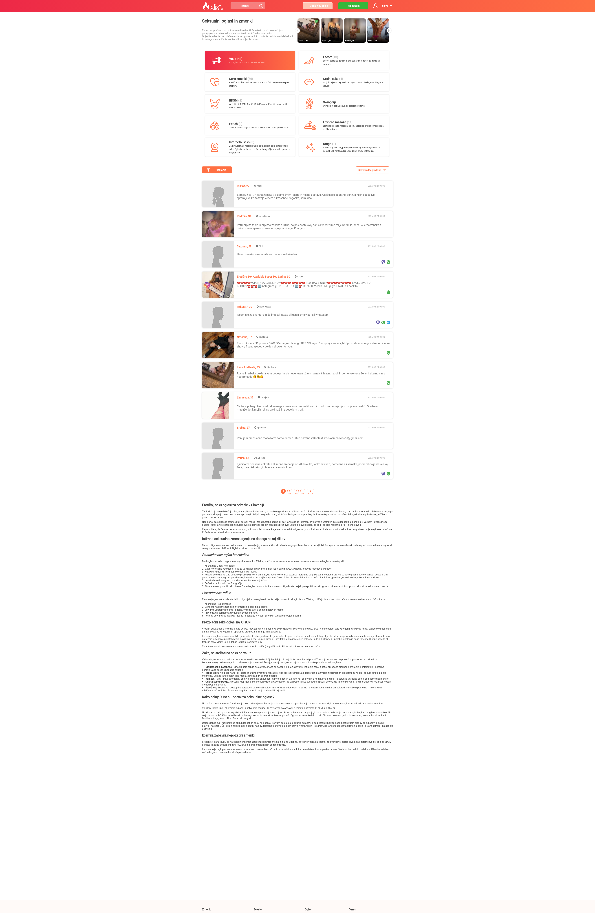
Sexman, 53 (244, 246)
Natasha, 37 (244, 337)
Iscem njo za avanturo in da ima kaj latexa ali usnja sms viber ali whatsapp (282, 314)
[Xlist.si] (213, 6)
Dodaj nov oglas (319, 5)
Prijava (384, 5)
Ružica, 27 (243, 186)
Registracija (353, 5)
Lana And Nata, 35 (248, 367)
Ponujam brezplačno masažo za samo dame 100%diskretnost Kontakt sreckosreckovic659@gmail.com (300, 438)
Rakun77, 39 (244, 306)
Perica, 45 (243, 458)
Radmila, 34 (244, 216)
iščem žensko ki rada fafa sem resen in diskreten (267, 254)
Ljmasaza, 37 (245, 397)
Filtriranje (221, 169)
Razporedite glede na (369, 170)
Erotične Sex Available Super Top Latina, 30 (263, 276)
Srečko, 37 (243, 427)
